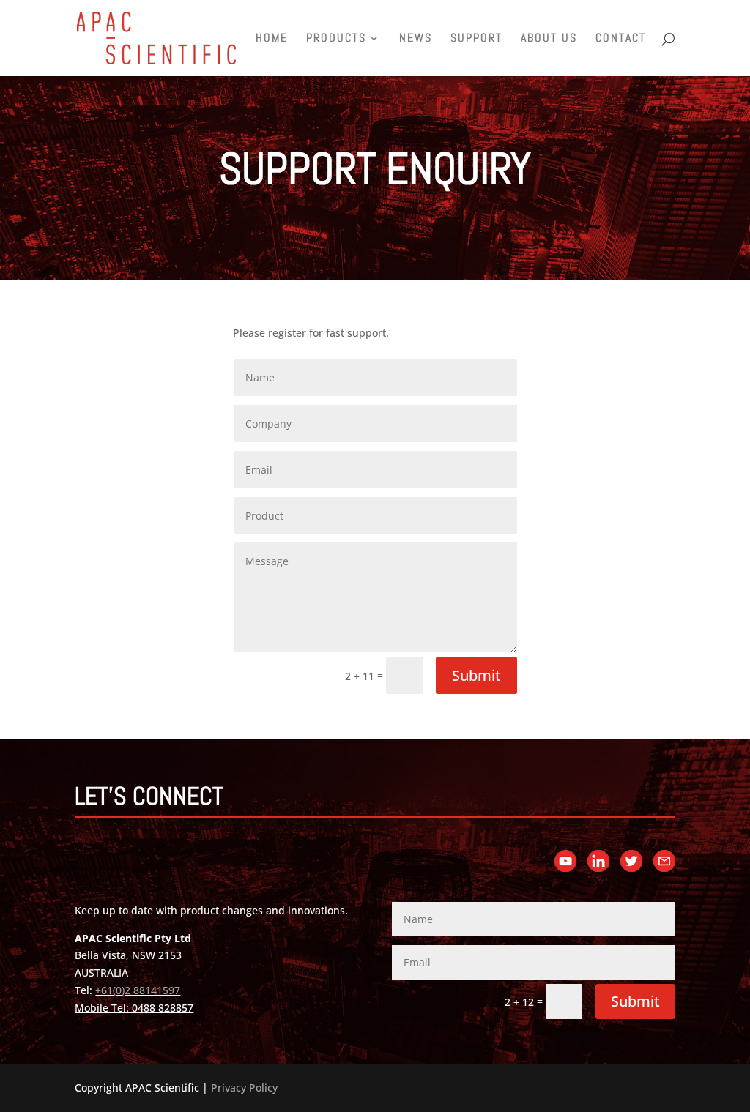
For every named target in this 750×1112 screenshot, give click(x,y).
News (415, 39)
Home (272, 39)
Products (336, 39)
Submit (476, 675)
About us (549, 39)
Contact (620, 39)
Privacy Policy (244, 1087)
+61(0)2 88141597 (137, 990)
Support (476, 39)
